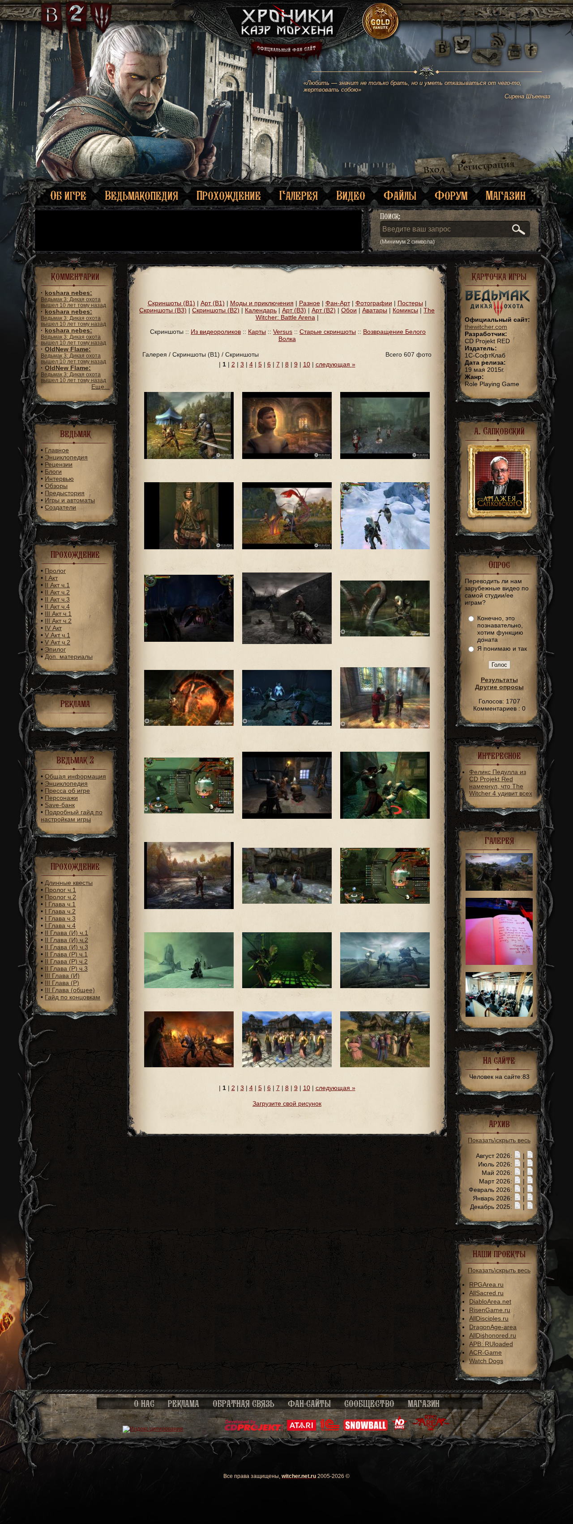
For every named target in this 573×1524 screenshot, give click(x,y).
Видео (350, 195)
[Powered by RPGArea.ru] (430, 1429)
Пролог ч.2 (60, 897)
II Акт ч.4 (57, 606)
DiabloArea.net (490, 1301)
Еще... (100, 386)
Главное (57, 450)
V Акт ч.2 (57, 642)
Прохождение (229, 195)
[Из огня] (189, 1065)
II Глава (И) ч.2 (66, 939)
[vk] (442, 44)
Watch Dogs (486, 1360)
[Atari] (301, 1429)
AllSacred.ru (486, 1293)
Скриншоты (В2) (215, 310)
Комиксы (405, 310)
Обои (349, 310)
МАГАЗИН (424, 1404)
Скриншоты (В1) (171, 303)
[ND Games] (399, 1429)
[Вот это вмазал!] (385, 816)
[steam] (488, 44)
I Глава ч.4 (60, 925)
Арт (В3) (294, 310)
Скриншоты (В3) (163, 310)
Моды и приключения (262, 303)
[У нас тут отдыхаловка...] (189, 985)
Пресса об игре (67, 790)
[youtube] (514, 44)
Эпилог (55, 649)
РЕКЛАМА (183, 1404)
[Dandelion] (189, 547)
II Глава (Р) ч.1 (66, 954)
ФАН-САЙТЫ (309, 1404)
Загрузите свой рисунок (286, 1103)
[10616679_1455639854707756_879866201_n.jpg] (499, 962)
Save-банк (60, 804)
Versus (282, 331)
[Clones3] (287, 1065)
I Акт (51, 577)
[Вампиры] (287, 723)
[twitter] (461, 44)
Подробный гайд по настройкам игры (72, 815)
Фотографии (373, 303)
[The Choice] (189, 456)
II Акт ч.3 (57, 599)
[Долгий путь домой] (189, 906)
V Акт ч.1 (57, 635)
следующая (335, 364)
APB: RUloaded (491, 1343)
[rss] (498, 34)
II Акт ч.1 (57, 585)
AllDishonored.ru (492, 1335)
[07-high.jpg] (499, 888)
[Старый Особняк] (287, 641)
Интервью (59, 478)
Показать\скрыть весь (499, 1140)
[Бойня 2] (385, 634)
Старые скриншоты (327, 331)
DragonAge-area (493, 1326)
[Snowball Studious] (365, 1429)
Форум (451, 195)
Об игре (68, 195)
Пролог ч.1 (60, 889)
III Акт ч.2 (58, 620)
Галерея (298, 195)
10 (306, 364)
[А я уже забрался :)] (385, 547)
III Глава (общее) (70, 990)
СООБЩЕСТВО (369, 1404)
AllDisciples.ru (489, 1318)
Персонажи (61, 797)
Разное (309, 303)
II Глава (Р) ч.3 (66, 968)
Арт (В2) (324, 310)
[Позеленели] (287, 985)
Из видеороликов (216, 331)
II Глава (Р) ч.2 (66, 961)
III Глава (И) (62, 975)
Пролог (55, 570)
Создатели (60, 507)
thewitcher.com (486, 326)
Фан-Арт (337, 303)
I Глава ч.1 (60, 904)
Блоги (53, 471)
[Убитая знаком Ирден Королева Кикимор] (189, 639)
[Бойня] (189, 723)
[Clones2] (385, 1065)
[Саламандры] (385, 985)
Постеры (410, 303)
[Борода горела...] (287, 816)
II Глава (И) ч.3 (66, 947)
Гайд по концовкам (72, 997)
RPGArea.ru (486, 1284)
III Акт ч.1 (58, 613)
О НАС (144, 1404)
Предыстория (65, 493)
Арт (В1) (213, 303)
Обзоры (56, 485)
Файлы (400, 195)
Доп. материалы (69, 656)
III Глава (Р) (62, 982)
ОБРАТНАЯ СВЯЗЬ (243, 1404)
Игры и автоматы (70, 500)
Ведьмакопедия (141, 195)
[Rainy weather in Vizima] (385, 456)
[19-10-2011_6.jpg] (499, 1014)
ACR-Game (485, 1352)
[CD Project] (254, 1429)
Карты (257, 331)
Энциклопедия (66, 457)
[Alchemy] (385, 901)
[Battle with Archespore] (287, 547)
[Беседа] (385, 726)
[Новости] (517, 1155)
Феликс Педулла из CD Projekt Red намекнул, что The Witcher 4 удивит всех (500, 782)
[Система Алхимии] (189, 811)
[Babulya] (287, 901)
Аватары (374, 310)
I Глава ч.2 (60, 911)
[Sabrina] (287, 456)
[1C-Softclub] (329, 1429)
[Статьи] (530, 1155)
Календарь (261, 310)
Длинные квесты (69, 882)
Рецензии (59, 464)
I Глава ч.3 (60, 918)
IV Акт (53, 627)
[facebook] (531, 44)
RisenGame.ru (489, 1310)
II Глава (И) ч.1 (66, 932)
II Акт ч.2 (57, 592)
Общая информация (75, 776)
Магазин (506, 195)
